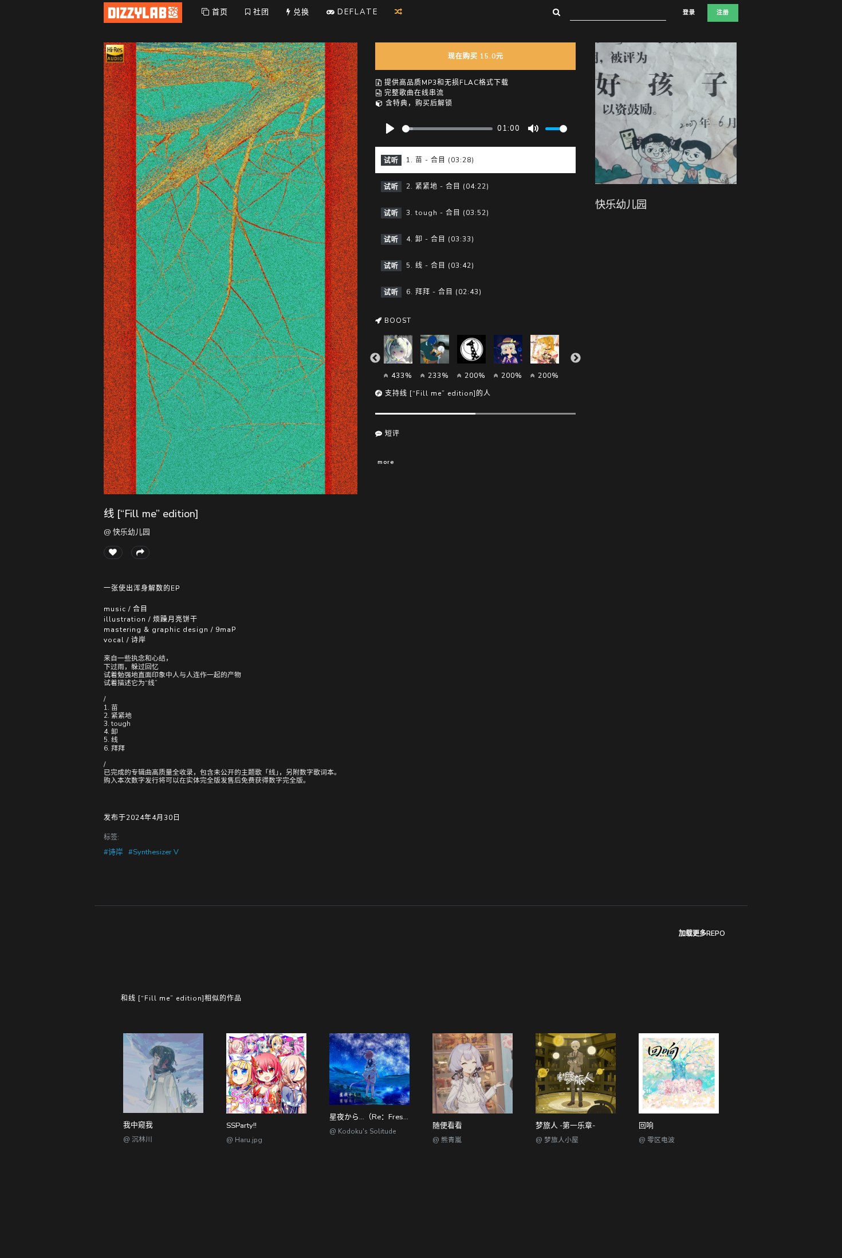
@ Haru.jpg (244, 1139)
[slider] (447, 128)
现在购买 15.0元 (475, 56)
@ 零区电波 (657, 1139)
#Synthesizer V (153, 852)
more (385, 462)
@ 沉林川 (137, 1139)
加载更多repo (702, 933)
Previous (375, 358)
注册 (723, 13)
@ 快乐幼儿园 (127, 532)
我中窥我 (138, 1125)
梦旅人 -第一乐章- (565, 1125)
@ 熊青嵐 (447, 1139)
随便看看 (447, 1125)
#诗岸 (113, 852)
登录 (689, 13)
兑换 (300, 12)
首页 (219, 12)
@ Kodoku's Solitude (362, 1131)
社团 (260, 12)
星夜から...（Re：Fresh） (372, 1117)
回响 (646, 1125)
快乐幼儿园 (621, 204)
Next (575, 358)
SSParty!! (241, 1125)
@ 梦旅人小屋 (557, 1139)
